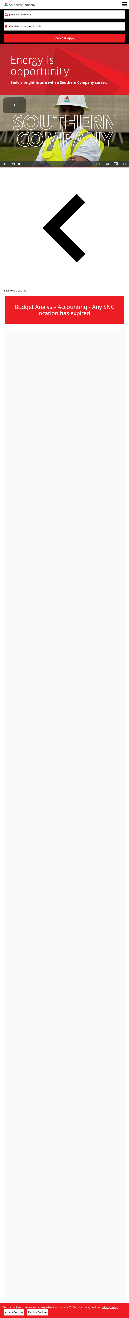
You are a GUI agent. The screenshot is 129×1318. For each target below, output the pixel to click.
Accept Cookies (14, 1312)
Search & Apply (64, 38)
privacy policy (109, 1307)
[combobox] (64, 14)
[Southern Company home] (19, 4)
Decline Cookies (37, 1312)
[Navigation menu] (124, 4)
